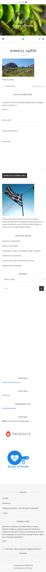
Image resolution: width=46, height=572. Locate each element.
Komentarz (6, 141)
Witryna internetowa (9, 131)
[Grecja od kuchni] (23, 19)
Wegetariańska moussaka (11, 265)
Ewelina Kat (10, 86)
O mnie (4, 513)
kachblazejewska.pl (9, 408)
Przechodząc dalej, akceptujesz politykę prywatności (22, 549)
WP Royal (29, 568)
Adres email (7, 120)
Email (4, 541)
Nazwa (5, 109)
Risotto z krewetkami (10, 246)
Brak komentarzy (38, 86)
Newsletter (6, 503)
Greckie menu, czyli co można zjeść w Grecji (18, 260)
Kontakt (5, 498)
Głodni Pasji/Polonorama (11, 382)
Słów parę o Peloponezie (11, 241)
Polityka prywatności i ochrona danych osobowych (20, 508)
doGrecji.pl (6, 395)
